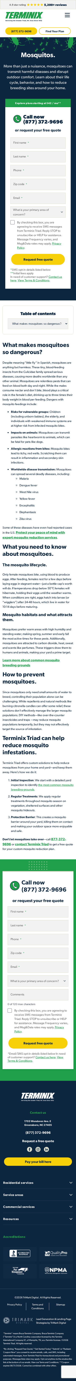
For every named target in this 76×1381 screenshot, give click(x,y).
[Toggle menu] (67, 15)
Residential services (18, 1182)
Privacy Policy (14, 1304)
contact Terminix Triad (32, 844)
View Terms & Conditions (33, 280)
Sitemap (60, 1304)
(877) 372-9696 (21, 31)
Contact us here (45, 1057)
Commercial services (19, 1207)
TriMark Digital (58, 1322)
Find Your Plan (55, 31)
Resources (11, 1219)
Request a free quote (38, 1141)
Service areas (13, 1195)
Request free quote (38, 259)
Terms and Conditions (48, 1362)
